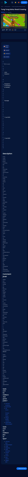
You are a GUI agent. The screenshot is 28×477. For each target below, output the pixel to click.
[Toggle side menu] (1, 2)
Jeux (2, 6)
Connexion (24, 2)
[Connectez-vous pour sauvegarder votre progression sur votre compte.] (12, 30)
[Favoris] (18, 2)
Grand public (7, 6)
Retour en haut (22, 468)
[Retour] (15, 30)
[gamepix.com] (5, 2)
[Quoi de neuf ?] (15, 2)
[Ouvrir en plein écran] (25, 30)
